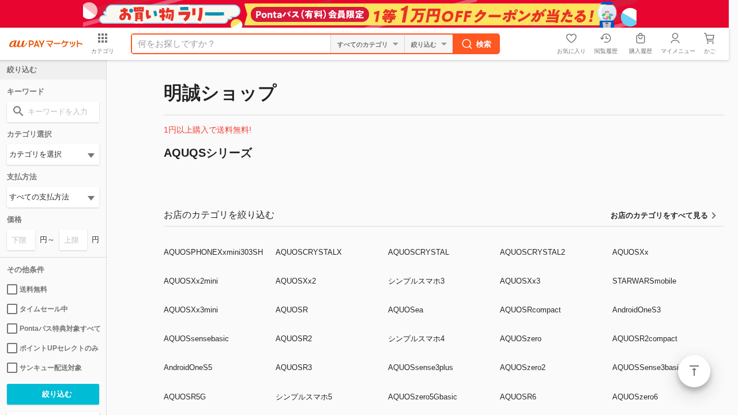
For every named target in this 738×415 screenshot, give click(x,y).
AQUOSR (292, 309)
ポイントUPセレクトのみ (59, 348)
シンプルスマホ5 (304, 397)
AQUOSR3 (294, 367)
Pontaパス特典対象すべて (59, 329)
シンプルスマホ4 (416, 338)
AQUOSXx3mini (191, 309)
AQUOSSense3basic (647, 367)
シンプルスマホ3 (416, 281)
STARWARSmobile (644, 281)
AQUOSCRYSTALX (309, 252)
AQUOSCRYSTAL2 (532, 252)
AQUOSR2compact (644, 338)
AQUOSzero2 (522, 367)
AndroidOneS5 (188, 367)
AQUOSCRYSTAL (418, 252)
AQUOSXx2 (296, 281)
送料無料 (33, 289)
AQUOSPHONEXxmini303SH (213, 252)
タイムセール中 (44, 309)
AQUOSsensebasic (196, 338)
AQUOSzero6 (635, 397)
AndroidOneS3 (636, 309)
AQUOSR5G (185, 397)
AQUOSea (405, 309)
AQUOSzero (520, 338)
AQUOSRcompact (530, 309)
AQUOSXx (630, 252)
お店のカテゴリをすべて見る (659, 215)
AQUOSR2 (294, 338)
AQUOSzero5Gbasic (422, 397)
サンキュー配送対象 (51, 368)
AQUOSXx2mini (191, 281)
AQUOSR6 (518, 397)
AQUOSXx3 (520, 281)
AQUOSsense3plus (420, 367)
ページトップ (694, 371)
